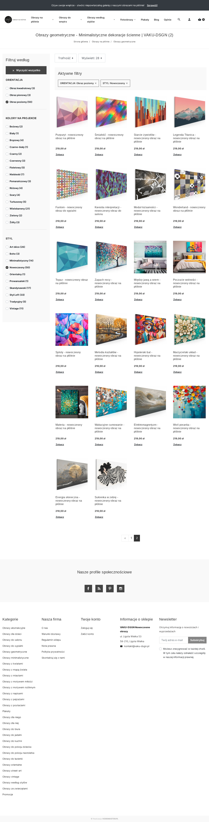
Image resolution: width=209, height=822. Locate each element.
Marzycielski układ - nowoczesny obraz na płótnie (186, 356)
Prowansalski (19, 281)
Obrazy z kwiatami (12, 663)
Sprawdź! (152, 5)
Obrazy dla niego (11, 717)
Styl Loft (17, 294)
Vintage (17, 308)
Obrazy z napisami (12, 693)
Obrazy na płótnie (100, 41)
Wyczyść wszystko (26, 70)
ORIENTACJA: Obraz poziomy (78, 83)
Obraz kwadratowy (22, 88)
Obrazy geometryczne (14, 651)
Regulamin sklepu (51, 639)
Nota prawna (49, 645)
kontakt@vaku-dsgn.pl (134, 646)
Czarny (16, 153)
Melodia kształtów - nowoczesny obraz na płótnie (108, 356)
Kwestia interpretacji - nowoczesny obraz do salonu (108, 211)
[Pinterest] (110, 588)
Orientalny (17, 274)
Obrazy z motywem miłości (17, 681)
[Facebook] (88, 588)
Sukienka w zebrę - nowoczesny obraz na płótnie (108, 500)
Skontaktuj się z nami (53, 657)
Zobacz (60, 154)
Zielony (16, 215)
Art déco (17, 246)
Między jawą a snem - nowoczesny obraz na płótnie (147, 283)
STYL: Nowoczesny (115, 83)
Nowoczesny (20, 267)
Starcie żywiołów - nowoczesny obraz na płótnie (147, 138)
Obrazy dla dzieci (11, 634)
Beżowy (16, 126)
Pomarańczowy (20, 181)
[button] (201, 19)
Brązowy (17, 140)
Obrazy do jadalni (12, 735)
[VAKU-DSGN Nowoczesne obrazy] (15, 19)
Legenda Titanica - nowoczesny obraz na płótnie (186, 138)
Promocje (7, 794)
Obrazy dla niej (10, 723)
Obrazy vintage (10, 776)
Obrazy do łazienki (12, 758)
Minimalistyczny (21, 260)
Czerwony (17, 160)
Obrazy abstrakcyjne (13, 628)
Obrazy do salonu (12, 639)
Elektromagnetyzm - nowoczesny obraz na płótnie (147, 428)
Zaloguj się (87, 628)
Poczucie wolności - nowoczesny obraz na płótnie (186, 283)
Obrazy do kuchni (12, 741)
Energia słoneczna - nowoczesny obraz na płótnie (69, 500)
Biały (14, 133)
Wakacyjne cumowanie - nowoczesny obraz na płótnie (109, 428)
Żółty (15, 222)
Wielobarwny (20, 208)
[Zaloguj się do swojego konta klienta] (189, 19)
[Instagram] (120, 588)
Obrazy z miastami (12, 675)
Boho (15, 253)
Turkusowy (18, 201)
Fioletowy (17, 167)
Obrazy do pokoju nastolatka (18, 752)
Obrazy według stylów (14, 782)
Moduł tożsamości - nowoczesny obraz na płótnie (147, 211)
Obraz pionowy (20, 95)
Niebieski (17, 174)
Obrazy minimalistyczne (15, 657)
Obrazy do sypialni (12, 645)
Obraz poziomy (21, 102)
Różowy (16, 188)
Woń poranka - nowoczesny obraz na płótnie (186, 428)
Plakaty (6, 711)
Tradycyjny (18, 301)
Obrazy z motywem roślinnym (18, 687)
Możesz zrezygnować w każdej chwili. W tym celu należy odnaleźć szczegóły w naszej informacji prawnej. (184, 652)
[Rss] (99, 588)
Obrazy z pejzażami (13, 699)
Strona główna (81, 41)
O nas (45, 628)
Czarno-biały (19, 147)
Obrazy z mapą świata (14, 669)
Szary (15, 195)
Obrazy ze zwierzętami (15, 788)
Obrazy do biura (11, 729)
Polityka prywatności (53, 651)
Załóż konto (87, 634)
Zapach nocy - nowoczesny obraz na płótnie (108, 283)
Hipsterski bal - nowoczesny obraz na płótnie (147, 356)
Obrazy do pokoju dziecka (16, 746)
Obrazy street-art (12, 770)
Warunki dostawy (51, 634)
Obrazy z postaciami (13, 705)
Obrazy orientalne (12, 764)
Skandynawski (20, 288)
